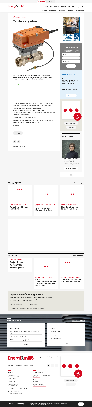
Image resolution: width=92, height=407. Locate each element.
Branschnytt (56, 6)
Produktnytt (63, 6)
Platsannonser (80, 10)
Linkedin (52, 365)
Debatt (50, 6)
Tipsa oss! (44, 10)
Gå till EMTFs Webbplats (78, 320)
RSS (56, 365)
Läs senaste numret (71, 123)
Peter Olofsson (36, 376)
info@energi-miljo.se (13, 384)
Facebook (48, 365)
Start (46, 6)
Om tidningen (62, 10)
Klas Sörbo (35, 381)
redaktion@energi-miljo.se (39, 385)
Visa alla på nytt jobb (71, 168)
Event (69, 6)
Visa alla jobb (71, 95)
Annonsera (71, 10)
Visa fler (26, 344)
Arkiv (73, 6)
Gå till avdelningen (78, 183)
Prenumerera (53, 10)
